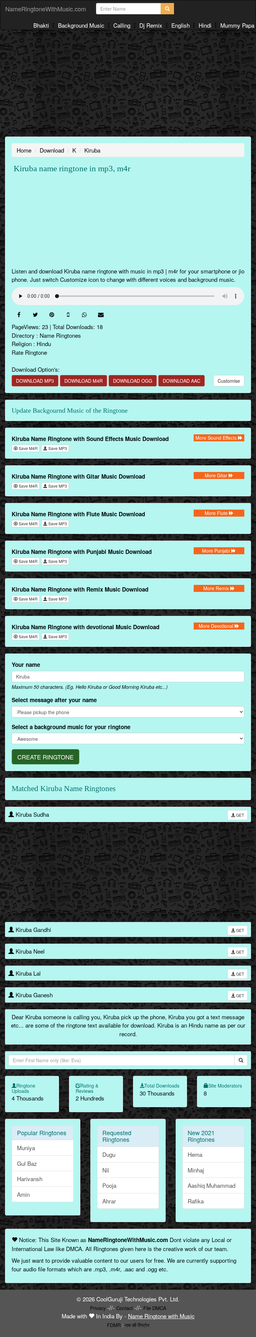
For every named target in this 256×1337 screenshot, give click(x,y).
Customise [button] (229, 380)
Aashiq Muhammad (211, 1185)
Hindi (206, 25)
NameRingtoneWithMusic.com (45, 8)
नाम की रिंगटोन (137, 1324)
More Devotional (217, 626)
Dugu (108, 1154)
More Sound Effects (216, 437)
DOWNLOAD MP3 (35, 380)
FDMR (114, 1324)
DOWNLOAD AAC (181, 380)
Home (24, 150)
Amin (23, 1194)
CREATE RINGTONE (45, 756)
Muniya (26, 1147)
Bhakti (42, 25)
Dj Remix (151, 25)
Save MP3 (57, 448)
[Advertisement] (128, 83)
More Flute (217, 513)
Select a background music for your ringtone (71, 727)
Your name (26, 664)
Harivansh (29, 1178)
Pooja (109, 1185)
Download (52, 150)
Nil (105, 1170)
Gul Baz (27, 1163)
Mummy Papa (237, 25)
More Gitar (217, 475)
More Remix (216, 588)
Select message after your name (54, 700)
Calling (122, 25)
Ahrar (109, 1201)
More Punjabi (216, 550)
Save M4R (28, 448)
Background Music (82, 25)
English (181, 25)
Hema (195, 1154)
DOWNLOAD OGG (132, 380)
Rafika (196, 1201)
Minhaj (196, 1170)
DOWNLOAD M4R (83, 380)
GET (239, 815)
